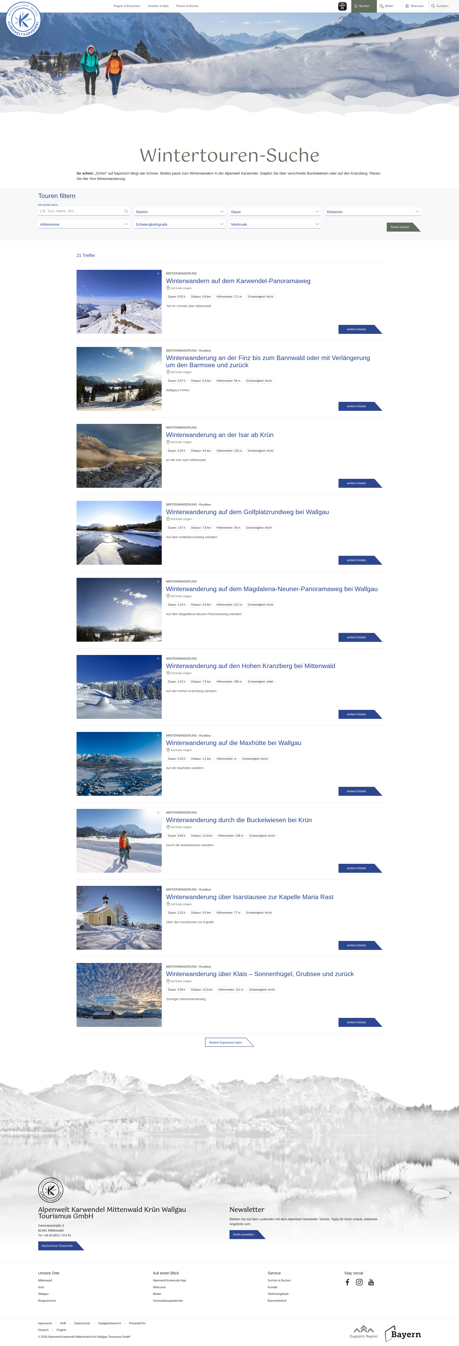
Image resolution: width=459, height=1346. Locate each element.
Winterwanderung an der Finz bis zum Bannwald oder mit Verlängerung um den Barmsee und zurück (268, 361)
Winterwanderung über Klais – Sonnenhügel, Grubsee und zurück (260, 974)
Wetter (389, 6)
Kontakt (272, 1287)
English (61, 1329)
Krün (41, 1287)
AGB (63, 1323)
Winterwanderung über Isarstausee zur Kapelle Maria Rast (249, 897)
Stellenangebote (278, 1293)
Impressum (45, 1323)
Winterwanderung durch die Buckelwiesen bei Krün (239, 820)
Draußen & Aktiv (158, 6)
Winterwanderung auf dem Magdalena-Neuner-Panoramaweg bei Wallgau (272, 589)
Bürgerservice (47, 1300)
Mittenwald (45, 1280)
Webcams (417, 6)
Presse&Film (137, 1323)
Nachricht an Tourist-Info (57, 1245)
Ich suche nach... (49, 204)
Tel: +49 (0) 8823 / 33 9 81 (54, 1235)
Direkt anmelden (243, 1234)
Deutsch (43, 1329)
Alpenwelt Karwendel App (169, 1280)
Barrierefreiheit (277, 1300)
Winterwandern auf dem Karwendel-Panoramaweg (238, 281)
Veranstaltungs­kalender (168, 1300)
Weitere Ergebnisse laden (225, 1042)
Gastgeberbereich (109, 1323)
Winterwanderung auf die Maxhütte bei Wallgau (233, 742)
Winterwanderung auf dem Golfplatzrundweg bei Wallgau (247, 512)
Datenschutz (82, 1323)
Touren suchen (399, 227)
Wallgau (43, 1293)
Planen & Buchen (187, 6)
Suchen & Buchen (279, 1280)
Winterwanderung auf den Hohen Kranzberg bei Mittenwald (250, 666)
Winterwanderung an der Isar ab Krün (220, 434)
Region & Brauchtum (127, 6)
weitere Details (356, 329)
